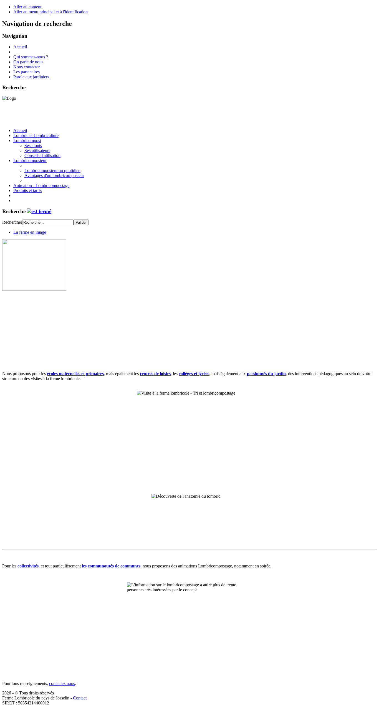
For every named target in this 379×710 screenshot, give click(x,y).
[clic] (39, 211)
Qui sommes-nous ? (30, 56)
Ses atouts (33, 145)
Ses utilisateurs (37, 150)
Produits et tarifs (27, 190)
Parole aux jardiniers (31, 76)
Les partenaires (26, 71)
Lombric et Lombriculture (36, 135)
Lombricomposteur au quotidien (52, 170)
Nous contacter (26, 66)
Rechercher (12, 222)
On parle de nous (28, 61)
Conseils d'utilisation (42, 155)
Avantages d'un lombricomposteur (54, 175)
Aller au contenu (27, 6)
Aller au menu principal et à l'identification (50, 11)
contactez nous (62, 683)
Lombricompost (27, 140)
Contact (80, 698)
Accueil (20, 46)
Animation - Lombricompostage (41, 185)
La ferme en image (29, 232)
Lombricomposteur (30, 160)
